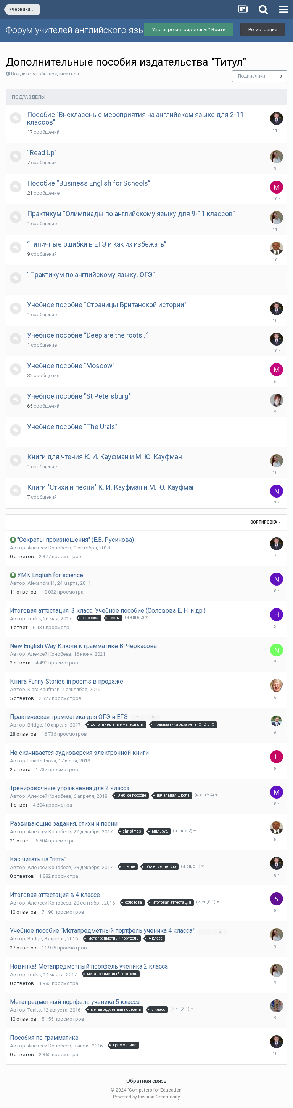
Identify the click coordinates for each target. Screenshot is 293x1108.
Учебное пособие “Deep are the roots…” (88, 335)
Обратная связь (146, 1081)
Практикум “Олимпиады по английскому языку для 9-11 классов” (131, 214)
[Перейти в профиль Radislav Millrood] (276, 248)
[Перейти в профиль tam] (276, 685)
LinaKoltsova (41, 761)
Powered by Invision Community (146, 1097)
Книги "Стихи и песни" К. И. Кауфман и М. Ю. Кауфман (111, 487)
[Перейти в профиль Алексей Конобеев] (276, 118)
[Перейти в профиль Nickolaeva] (276, 491)
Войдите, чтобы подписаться (45, 74)
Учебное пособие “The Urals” (72, 427)
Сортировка (264, 522)
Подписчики (251, 76)
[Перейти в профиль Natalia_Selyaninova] (276, 650)
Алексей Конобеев (49, 548)
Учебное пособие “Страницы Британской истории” (107, 305)
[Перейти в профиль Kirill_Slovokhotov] (276, 720)
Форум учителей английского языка (80, 30)
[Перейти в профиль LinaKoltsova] (276, 756)
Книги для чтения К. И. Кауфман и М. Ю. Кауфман (104, 457)
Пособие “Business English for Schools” (88, 183)
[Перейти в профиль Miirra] (276, 792)
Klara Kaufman (43, 689)
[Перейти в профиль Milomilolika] (276, 369)
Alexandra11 (41, 583)
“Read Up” (42, 153)
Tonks (34, 618)
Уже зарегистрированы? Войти (188, 29)
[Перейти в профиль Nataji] (276, 579)
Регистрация (262, 29)
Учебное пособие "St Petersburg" (78, 396)
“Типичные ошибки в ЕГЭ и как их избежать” (96, 244)
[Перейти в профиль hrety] (276, 614)
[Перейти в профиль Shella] (276, 898)
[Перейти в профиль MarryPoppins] (276, 187)
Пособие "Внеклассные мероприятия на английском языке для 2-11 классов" (135, 118)
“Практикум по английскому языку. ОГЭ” (91, 275)
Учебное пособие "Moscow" (71, 366)
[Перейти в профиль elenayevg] (276, 400)
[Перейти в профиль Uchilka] (276, 1005)
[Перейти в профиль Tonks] (276, 156)
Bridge (34, 725)
